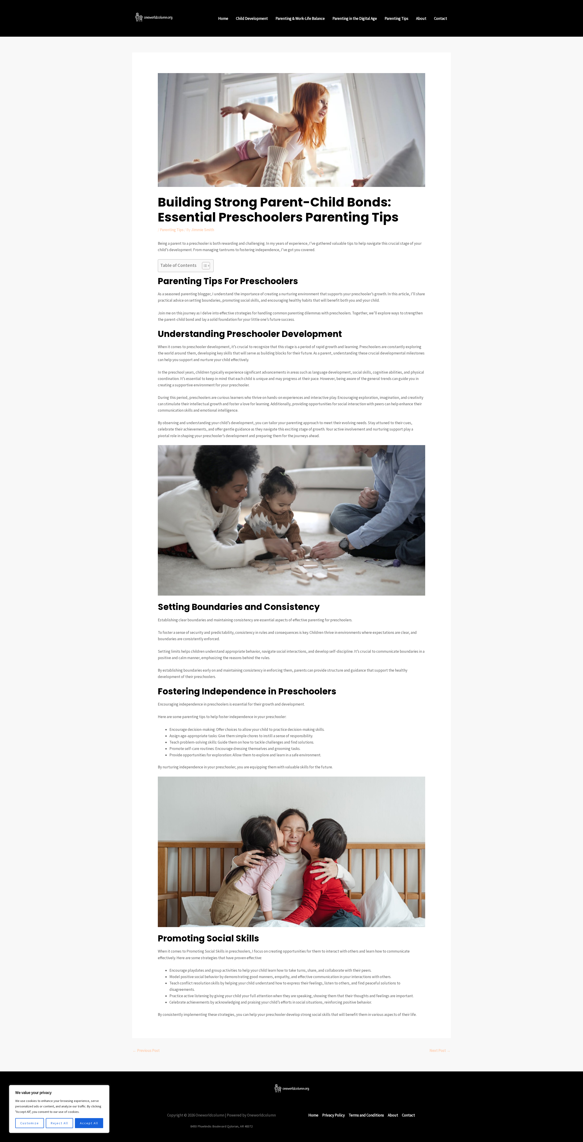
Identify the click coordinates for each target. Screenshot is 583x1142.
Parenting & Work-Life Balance (300, 18)
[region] (59, 1109)
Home (223, 18)
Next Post (440, 1050)
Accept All (89, 1123)
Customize (29, 1123)
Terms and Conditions (366, 1115)
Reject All (59, 1123)
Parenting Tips (396, 18)
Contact (440, 18)
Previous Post (146, 1050)
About (421, 18)
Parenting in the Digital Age (354, 18)
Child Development (252, 18)
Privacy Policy (333, 1115)
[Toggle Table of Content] (204, 266)
